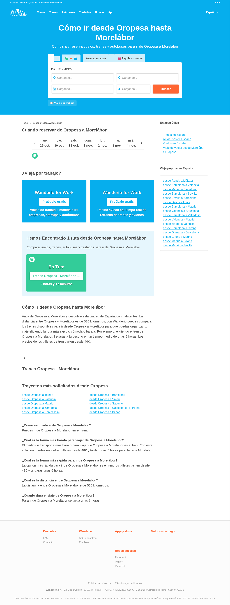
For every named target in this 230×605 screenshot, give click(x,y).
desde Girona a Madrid (177, 236)
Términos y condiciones (128, 583)
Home (25, 123)
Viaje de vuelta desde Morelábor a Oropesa (183, 150)
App (110, 12)
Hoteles (99, 12)
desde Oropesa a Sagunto (106, 403)
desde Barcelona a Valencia (181, 184)
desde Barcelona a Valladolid (182, 215)
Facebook (120, 557)
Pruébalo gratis (54, 201)
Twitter (119, 561)
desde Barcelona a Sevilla (180, 193)
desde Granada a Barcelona (181, 232)
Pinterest (120, 566)
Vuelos (41, 12)
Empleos (84, 542)
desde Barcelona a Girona (179, 228)
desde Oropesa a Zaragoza (39, 407)
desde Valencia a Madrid (179, 219)
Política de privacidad (100, 583)
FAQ (45, 537)
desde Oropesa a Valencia (39, 399)
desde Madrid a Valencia (179, 223)
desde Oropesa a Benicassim (40, 412)
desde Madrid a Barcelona (180, 189)
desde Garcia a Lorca (176, 202)
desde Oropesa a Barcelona (107, 394)
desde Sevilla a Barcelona (180, 197)
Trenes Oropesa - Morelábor (50, 368)
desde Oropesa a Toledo (37, 394)
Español (211, 12)
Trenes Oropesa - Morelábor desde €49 (58, 276)
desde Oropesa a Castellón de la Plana (114, 407)
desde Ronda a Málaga (178, 180)
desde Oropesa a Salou (104, 399)
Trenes (53, 12)
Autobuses (68, 12)
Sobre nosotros (87, 537)
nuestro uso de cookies (51, 2)
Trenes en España (174, 134)
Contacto (48, 542)
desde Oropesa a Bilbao (104, 412)
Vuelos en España (174, 143)
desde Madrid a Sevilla (177, 245)
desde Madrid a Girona (177, 241)
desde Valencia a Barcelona (181, 210)
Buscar (166, 88)
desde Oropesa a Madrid (37, 403)
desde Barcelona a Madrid (180, 206)
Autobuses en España (177, 139)
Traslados (85, 12)
